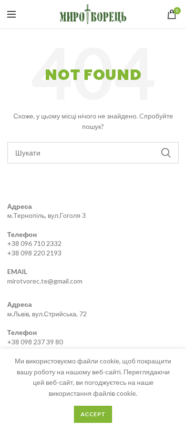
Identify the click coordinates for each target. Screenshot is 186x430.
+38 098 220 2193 (34, 253)
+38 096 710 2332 (34, 243)
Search (166, 153)
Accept (93, 414)
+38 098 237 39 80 (35, 342)
